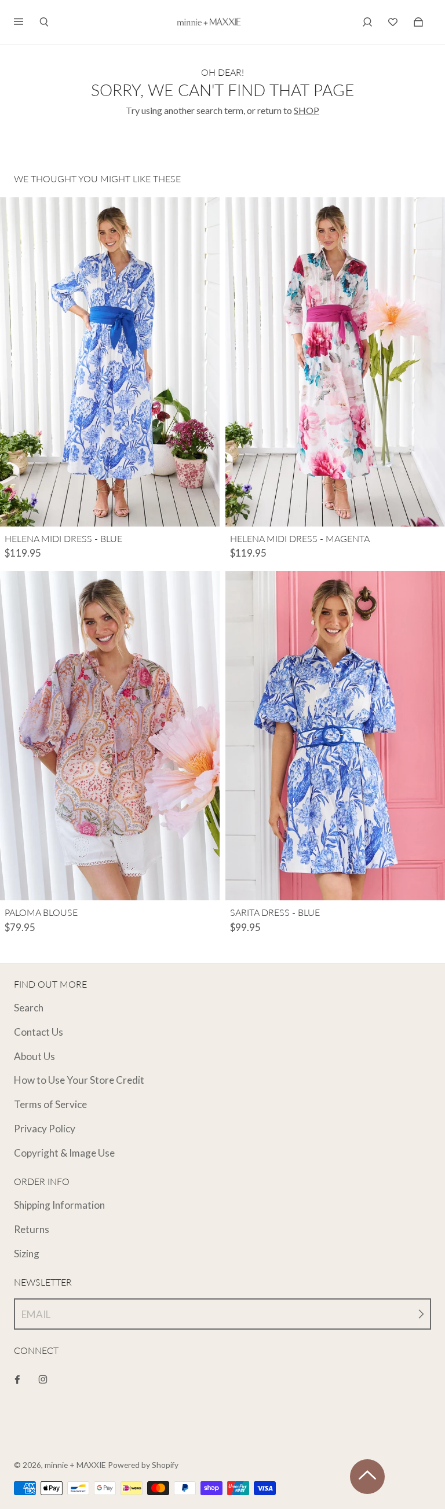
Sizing (26, 1253)
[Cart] (393, 22)
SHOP (306, 110)
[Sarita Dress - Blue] (335, 735)
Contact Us (38, 1032)
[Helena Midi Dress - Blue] (110, 362)
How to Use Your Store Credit (79, 1080)
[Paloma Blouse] (110, 735)
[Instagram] (43, 1379)
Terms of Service (50, 1104)
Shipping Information (59, 1205)
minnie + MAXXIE (75, 1465)
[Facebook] (17, 1379)
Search (28, 1008)
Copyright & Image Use (64, 1153)
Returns (31, 1229)
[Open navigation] (26, 22)
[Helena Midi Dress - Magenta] (335, 362)
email (35, 1314)
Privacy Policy (44, 1128)
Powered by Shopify (143, 1465)
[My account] (367, 22)
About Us (34, 1056)
